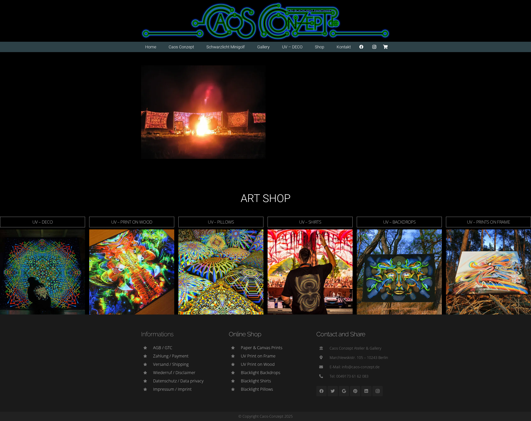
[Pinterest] (355, 391)
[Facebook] (361, 47)
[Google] (344, 391)
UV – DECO (42, 222)
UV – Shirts (310, 222)
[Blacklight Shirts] (235, 381)
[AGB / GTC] (147, 348)
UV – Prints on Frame (488, 222)
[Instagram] (374, 47)
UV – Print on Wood (131, 222)
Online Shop (245, 334)
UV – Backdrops (399, 222)
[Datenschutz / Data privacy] (147, 381)
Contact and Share (340, 334)
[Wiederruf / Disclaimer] (147, 372)
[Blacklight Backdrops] (235, 372)
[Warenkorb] (385, 47)
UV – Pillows (221, 222)
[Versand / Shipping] (147, 364)
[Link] (265, 21)
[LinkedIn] (366, 391)
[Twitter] (333, 391)
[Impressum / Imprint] (147, 389)
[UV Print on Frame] (235, 356)
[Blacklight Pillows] (235, 389)
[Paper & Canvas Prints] (235, 348)
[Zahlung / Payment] (147, 356)
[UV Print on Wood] (235, 364)
